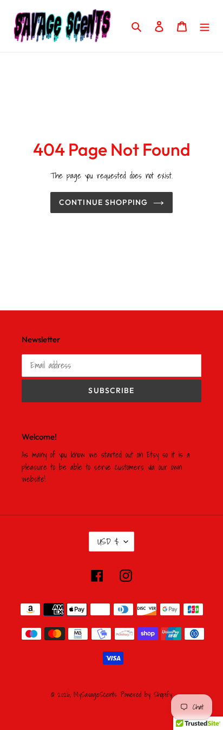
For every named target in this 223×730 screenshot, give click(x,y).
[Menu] (204, 26)
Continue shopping (103, 202)
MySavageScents (95, 694)
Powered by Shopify (146, 694)
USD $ (108, 541)
